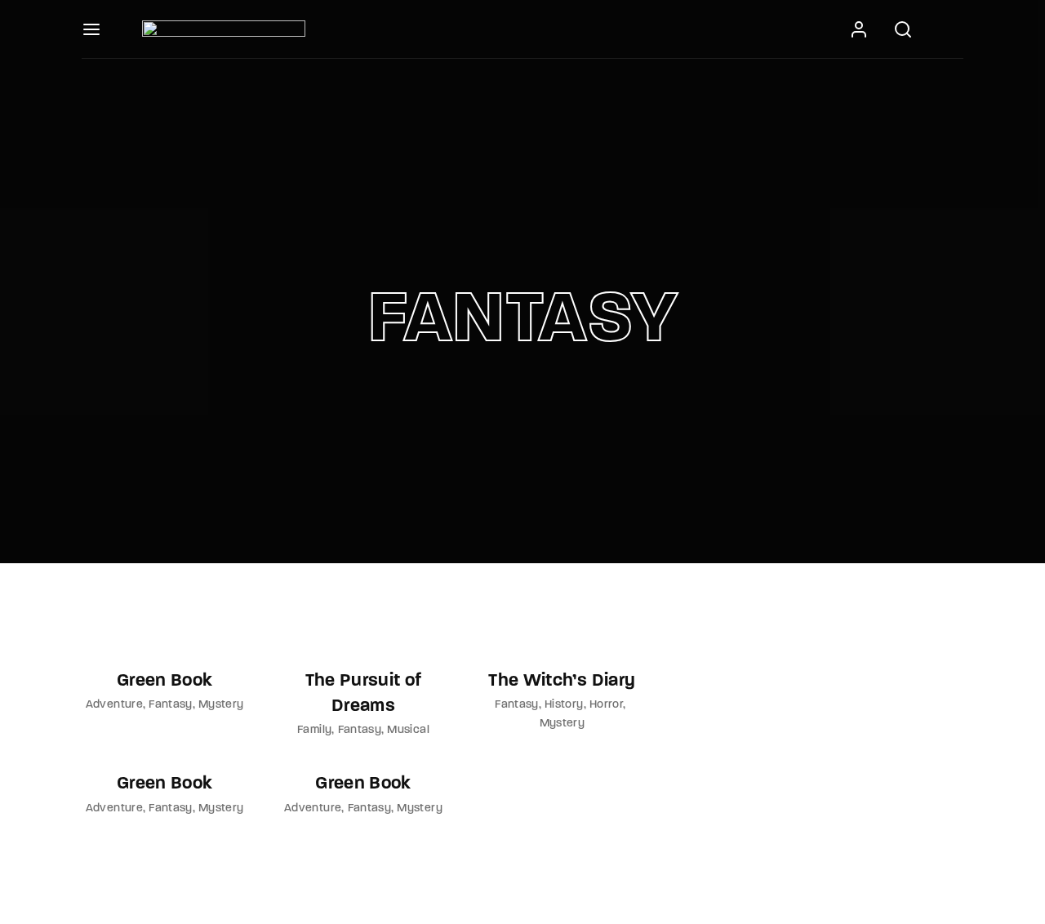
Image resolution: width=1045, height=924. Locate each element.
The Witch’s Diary (561, 681)
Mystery (220, 705)
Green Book (165, 681)
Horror (606, 705)
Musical (408, 730)
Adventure (114, 705)
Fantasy (170, 705)
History (564, 705)
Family (314, 730)
